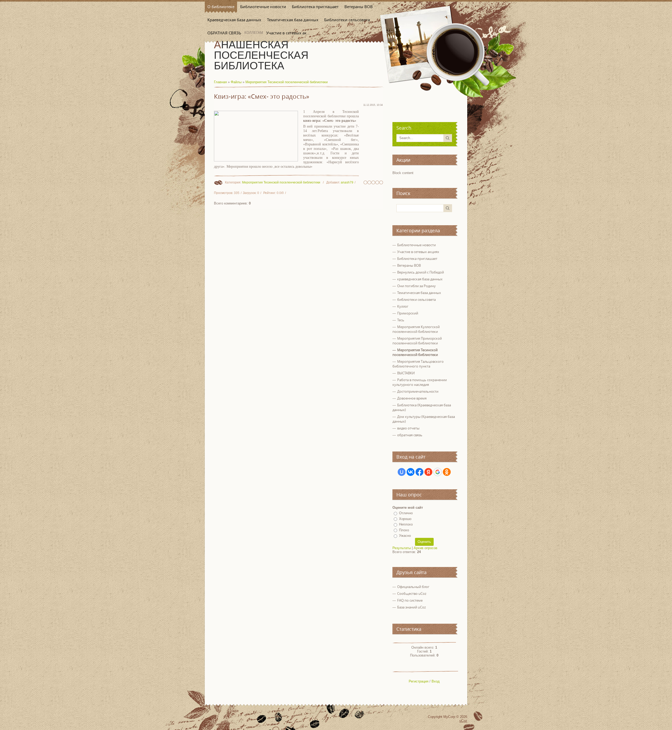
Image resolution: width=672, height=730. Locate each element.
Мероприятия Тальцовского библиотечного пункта (418, 364)
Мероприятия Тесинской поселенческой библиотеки (286, 82)
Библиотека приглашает (417, 258)
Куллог (402, 306)
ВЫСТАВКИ (406, 373)
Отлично (406, 513)
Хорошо (405, 519)
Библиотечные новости (416, 245)
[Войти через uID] (402, 472)
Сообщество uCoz (411, 593)
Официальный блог (413, 586)
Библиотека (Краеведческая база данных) (421, 407)
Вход (436, 681)
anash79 (347, 182)
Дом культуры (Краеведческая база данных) (423, 419)
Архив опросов (425, 548)
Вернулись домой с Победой (420, 272)
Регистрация (418, 681)
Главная (220, 82)
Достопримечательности (417, 391)
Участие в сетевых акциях (418, 251)
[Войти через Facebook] (419, 472)
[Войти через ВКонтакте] (410, 472)
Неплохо (406, 524)
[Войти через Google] (437, 472)
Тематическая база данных (419, 292)
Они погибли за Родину (416, 285)
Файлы (236, 82)
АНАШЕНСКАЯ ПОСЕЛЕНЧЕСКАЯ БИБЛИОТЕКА (261, 55)
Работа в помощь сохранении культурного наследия (419, 382)
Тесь (400, 320)
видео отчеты (408, 428)
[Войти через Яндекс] (428, 472)
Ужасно (405, 536)
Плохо (404, 530)
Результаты (401, 548)
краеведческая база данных (420, 279)
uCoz (463, 721)
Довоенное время (412, 398)
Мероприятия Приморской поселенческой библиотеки (417, 340)
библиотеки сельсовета (416, 299)
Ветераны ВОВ (409, 265)
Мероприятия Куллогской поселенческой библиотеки (416, 329)
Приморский (407, 313)
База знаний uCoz (411, 607)
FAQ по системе (410, 600)
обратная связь (409, 435)
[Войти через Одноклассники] (447, 472)
